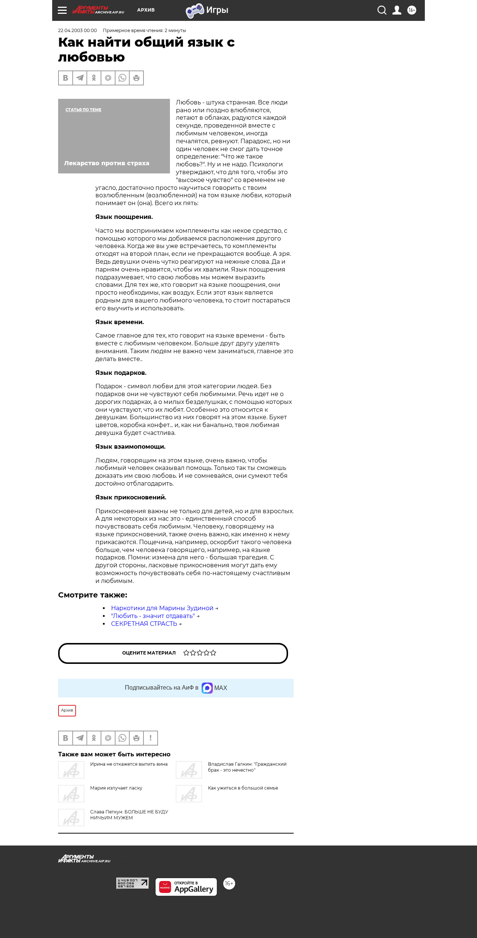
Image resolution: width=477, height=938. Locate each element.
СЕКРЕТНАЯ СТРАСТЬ (144, 623)
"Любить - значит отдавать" (153, 615)
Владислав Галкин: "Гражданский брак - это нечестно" (247, 767)
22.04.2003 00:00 (77, 30)
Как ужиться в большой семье (243, 788)
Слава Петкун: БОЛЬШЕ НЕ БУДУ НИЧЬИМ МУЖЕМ (129, 815)
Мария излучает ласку (116, 788)
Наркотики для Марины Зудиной (162, 608)
